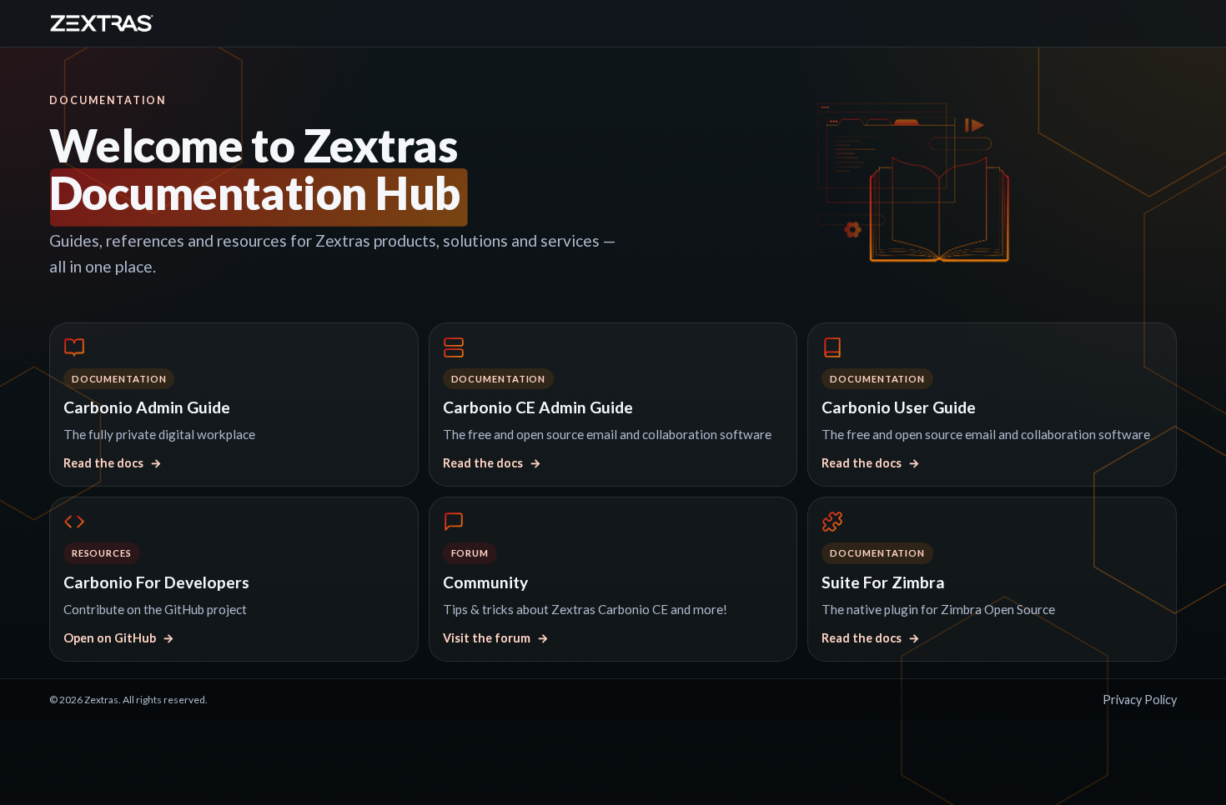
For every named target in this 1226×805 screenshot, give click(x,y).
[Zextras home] (101, 23)
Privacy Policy (1140, 699)
